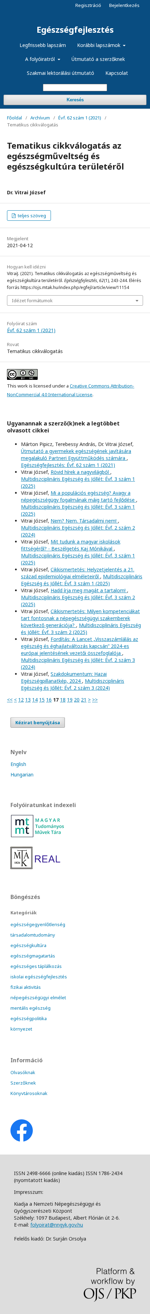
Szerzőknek (23, 1083)
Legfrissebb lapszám (43, 45)
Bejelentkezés (124, 5)
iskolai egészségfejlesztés (38, 976)
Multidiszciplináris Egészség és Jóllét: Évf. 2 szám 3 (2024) (72, 684)
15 (42, 699)
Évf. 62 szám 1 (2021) (79, 118)
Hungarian (21, 774)
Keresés (75, 99)
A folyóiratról (40, 59)
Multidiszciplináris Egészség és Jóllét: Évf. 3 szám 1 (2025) (81, 580)
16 (49, 699)
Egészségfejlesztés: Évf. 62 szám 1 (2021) (68, 465)
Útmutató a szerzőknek (98, 59)
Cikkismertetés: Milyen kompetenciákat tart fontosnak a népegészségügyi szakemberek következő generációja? (80, 618)
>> (95, 699)
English (18, 764)
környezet (21, 1029)
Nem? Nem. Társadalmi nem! (84, 520)
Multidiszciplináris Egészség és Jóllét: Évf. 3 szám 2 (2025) (81, 628)
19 (70, 699)
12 (21, 699)
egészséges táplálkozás (36, 966)
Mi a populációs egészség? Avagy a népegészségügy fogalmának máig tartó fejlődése (78, 496)
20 (77, 699)
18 (63, 699)
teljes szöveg (31, 215)
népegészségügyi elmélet (38, 997)
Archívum (40, 118)
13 (28, 699)
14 (35, 699)
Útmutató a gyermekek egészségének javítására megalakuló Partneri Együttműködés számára (76, 454)
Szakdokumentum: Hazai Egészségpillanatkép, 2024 (64, 677)
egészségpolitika (28, 1018)
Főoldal (14, 118)
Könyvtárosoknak (28, 1093)
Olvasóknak (22, 1072)
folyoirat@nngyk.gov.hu (56, 1224)
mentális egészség (30, 1008)
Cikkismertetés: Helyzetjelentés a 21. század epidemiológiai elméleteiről (77, 573)
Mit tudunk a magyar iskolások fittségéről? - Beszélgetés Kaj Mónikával (70, 545)
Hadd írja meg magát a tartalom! (89, 590)
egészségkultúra (28, 945)
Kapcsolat (116, 73)
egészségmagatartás (32, 956)
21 (84, 699)
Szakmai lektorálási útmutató (60, 73)
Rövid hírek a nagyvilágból (80, 472)
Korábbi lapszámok (99, 45)
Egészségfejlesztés (75, 29)
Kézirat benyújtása (37, 722)
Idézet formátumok (32, 300)
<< (10, 699)
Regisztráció (88, 5)
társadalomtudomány (32, 935)
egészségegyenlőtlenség (37, 924)
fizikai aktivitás (25, 987)
